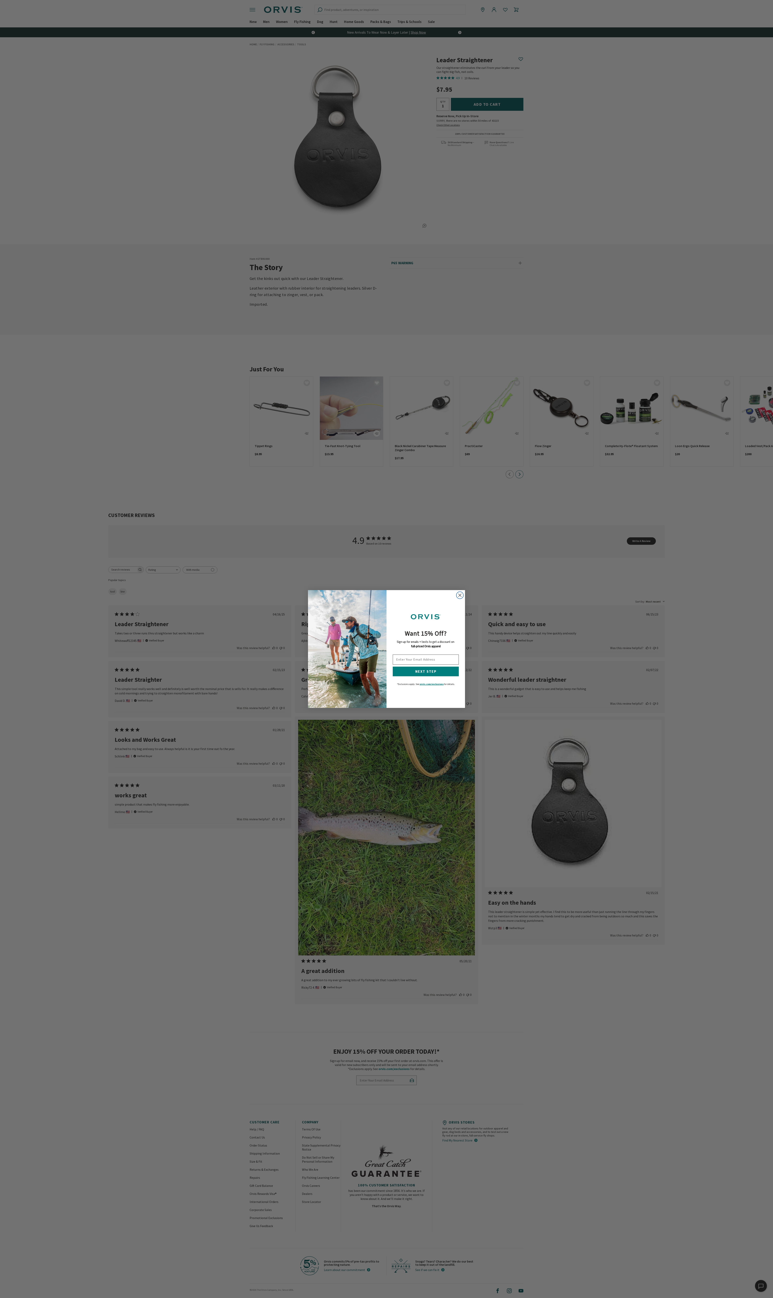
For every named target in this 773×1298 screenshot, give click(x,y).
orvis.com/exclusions (432, 684)
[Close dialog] (459, 595)
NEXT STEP (425, 671)
